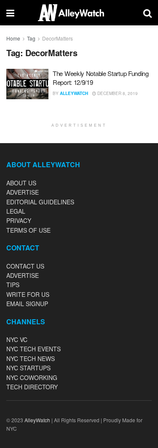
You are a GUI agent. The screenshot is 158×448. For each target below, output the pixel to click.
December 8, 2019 (117, 93)
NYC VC (16, 339)
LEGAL (15, 211)
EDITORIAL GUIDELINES (40, 202)
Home (13, 38)
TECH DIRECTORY (32, 387)
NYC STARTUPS (28, 368)
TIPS (12, 284)
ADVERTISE (22, 192)
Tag (31, 38)
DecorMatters (57, 38)
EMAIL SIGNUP (27, 303)
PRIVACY (18, 220)
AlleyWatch (74, 93)
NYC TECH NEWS (30, 358)
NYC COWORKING (31, 377)
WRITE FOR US (27, 294)
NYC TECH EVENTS (33, 349)
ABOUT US (21, 183)
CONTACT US (25, 266)
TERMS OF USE (28, 230)
